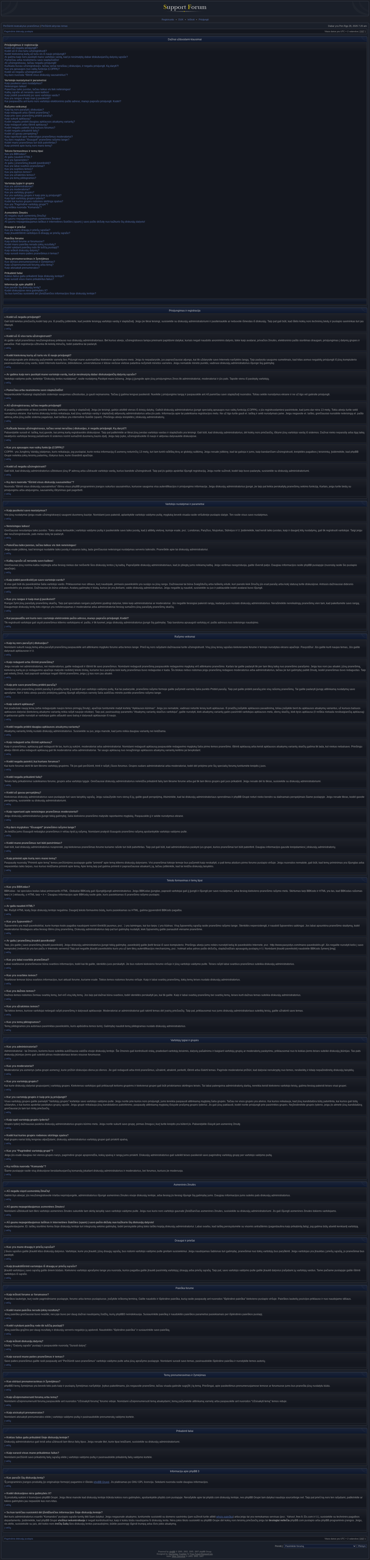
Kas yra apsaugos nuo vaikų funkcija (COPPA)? (32, 68)
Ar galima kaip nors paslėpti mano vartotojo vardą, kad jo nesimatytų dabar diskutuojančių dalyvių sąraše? (66, 56)
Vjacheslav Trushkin (177, 1554)
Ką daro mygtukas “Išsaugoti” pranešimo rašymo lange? (36, 139)
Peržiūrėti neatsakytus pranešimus (21, 26)
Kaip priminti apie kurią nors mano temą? (28, 145)
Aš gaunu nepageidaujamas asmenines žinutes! (32, 218)
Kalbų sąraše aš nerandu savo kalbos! (26, 92)
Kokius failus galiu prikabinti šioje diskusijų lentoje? (34, 276)
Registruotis (168, 19)
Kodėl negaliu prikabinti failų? (21, 130)
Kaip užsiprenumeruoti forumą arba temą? (29, 264)
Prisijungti (204, 19)
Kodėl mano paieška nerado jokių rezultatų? (30, 244)
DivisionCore (207, 1554)
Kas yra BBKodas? (15, 154)
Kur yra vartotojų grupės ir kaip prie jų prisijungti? (32, 195)
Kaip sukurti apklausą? (17, 118)
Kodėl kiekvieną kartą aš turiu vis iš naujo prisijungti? (35, 53)
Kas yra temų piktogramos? (20, 178)
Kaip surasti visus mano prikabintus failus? (29, 279)
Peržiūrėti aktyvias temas (54, 26)
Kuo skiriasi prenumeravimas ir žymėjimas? (29, 261)
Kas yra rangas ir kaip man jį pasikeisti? (27, 98)
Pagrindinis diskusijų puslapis (18, 31)
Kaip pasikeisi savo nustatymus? (23, 83)
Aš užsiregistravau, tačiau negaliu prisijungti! (30, 62)
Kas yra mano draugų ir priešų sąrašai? (27, 230)
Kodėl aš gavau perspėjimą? (21, 133)
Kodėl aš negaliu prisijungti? (21, 47)
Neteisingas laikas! (15, 86)
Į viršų (7, 328)
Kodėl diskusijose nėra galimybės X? (26, 290)
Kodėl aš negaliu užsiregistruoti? (23, 71)
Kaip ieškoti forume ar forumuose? (24, 241)
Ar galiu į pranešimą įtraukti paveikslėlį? (27, 163)
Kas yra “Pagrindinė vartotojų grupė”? (26, 204)
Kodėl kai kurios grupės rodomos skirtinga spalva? (33, 201)
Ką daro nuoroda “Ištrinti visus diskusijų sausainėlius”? (36, 74)
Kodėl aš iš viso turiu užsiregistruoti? (25, 50)
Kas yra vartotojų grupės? (19, 192)
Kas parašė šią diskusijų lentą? (22, 287)
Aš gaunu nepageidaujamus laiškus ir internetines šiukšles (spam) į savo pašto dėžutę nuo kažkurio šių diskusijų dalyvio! (74, 221)
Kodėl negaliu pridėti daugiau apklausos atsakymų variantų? (39, 121)
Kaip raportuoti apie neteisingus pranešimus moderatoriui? (38, 136)
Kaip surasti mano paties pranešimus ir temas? (31, 253)
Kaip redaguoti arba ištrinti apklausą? (26, 124)
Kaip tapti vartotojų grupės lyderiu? (24, 198)
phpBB (172, 1552)
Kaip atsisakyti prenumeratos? (22, 267)
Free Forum (195, 1554)
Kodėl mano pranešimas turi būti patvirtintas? (30, 142)
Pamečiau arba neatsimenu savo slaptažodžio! (31, 59)
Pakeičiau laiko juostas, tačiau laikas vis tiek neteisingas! (37, 89)
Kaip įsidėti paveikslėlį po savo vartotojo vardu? (32, 95)
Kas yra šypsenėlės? (16, 160)
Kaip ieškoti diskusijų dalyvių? (21, 250)
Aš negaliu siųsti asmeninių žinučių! (25, 215)
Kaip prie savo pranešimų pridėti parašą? (28, 115)
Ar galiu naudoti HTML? (18, 157)
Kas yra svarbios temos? (18, 169)
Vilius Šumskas (178, 1556)
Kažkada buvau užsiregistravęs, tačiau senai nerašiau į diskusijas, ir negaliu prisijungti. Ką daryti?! (61, 65)
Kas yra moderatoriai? (17, 189)
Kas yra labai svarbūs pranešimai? (24, 166)
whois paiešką (224, 1516)
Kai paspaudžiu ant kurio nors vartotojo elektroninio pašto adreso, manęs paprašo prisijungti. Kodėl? (62, 101)
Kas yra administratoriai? (18, 186)
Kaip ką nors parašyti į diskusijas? (24, 109)
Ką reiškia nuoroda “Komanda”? (23, 207)
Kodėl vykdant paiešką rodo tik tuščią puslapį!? (31, 247)
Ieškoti (191, 19)
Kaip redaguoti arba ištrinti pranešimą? (27, 112)
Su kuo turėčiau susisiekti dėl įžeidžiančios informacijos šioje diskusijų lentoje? (50, 293)
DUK (180, 19)
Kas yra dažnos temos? (18, 172)
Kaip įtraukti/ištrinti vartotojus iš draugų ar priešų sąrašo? (37, 233)
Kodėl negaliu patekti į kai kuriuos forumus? (29, 127)
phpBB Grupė (101, 1482)
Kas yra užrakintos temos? (19, 175)
